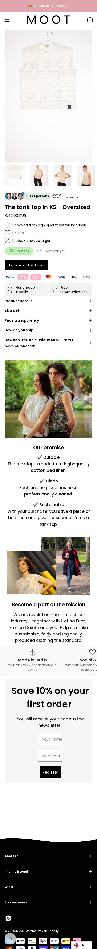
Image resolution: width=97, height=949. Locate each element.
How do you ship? (20, 330)
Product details (18, 301)
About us (11, 856)
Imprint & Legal (16, 871)
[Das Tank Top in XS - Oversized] (15, 175)
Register (50, 772)
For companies (16, 902)
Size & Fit (13, 310)
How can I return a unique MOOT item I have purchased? (39, 342)
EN (82, 945)
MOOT (20, 931)
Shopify (53, 931)
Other (9, 887)
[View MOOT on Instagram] (8, 918)
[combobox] (81, 945)
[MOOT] (48, 19)
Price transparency (22, 320)
